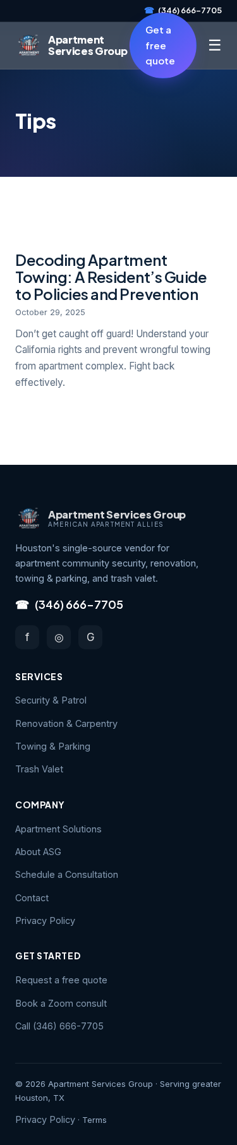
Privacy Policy (45, 920)
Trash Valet (39, 769)
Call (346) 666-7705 (59, 1026)
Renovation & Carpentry (66, 723)
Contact (32, 897)
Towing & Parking (52, 746)
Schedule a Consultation (66, 874)
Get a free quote (160, 45)
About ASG (38, 851)
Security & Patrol (51, 700)
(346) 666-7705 (183, 10)
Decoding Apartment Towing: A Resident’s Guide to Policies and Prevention (111, 276)
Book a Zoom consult (61, 1003)
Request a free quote (61, 979)
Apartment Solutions (58, 829)
